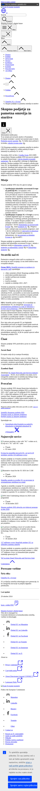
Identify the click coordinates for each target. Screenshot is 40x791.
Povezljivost (9, 96)
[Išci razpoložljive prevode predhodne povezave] (20, 141)
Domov (8, 55)
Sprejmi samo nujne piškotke (23, 785)
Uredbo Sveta (23, 155)
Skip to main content (8, 2)
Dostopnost (9, 744)
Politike (8, 57)
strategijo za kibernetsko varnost (12, 247)
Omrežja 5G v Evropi (13, 102)
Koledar (8, 67)
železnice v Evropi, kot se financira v (17, 308)
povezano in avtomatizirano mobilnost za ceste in (16, 306)
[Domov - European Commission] (10, 7)
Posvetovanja (10, 69)
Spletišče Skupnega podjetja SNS (12, 412)
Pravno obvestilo (11, 742)
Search (3, 15)
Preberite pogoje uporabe (9, 141)
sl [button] (6, 13)
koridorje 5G (22, 227)
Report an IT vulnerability (14, 734)
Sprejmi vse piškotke (20, 779)
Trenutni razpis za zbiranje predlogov (14, 414)
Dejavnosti (9, 59)
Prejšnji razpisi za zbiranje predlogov (14, 416)
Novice (7, 61)
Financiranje (9, 65)
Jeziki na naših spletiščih (13, 736)
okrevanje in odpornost (30, 231)
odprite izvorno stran (15, 143)
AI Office (8, 71)
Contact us (9, 730)
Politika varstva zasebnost (14, 740)
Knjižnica (8, 63)
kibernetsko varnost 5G (22, 245)
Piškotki (8, 738)
